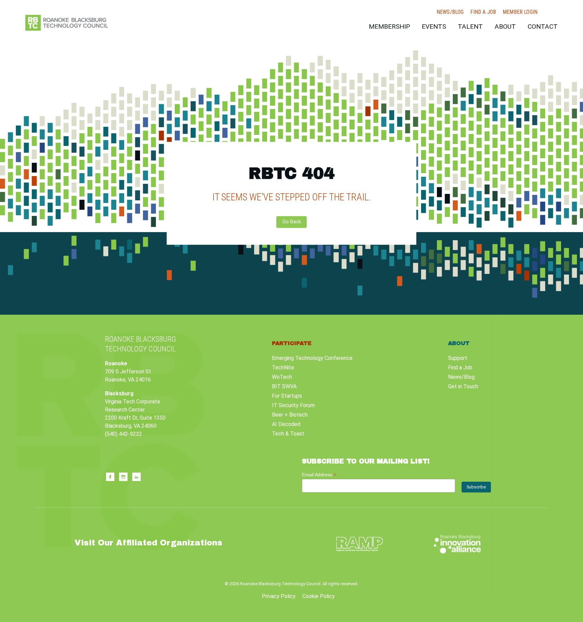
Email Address (319, 475)
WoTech (282, 377)
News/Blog (450, 12)
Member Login (520, 12)
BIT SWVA (284, 386)
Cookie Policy (318, 596)
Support (457, 358)
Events (434, 26)
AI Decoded (286, 424)
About (505, 26)
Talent (470, 26)
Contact (543, 26)
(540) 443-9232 (123, 434)
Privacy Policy (279, 596)
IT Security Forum (293, 405)
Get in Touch (463, 386)
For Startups (287, 396)
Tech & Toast (288, 433)
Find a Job (483, 12)
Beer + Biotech (290, 415)
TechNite (283, 367)
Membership (389, 26)
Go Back (291, 222)
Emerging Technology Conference (312, 358)
